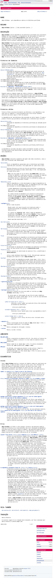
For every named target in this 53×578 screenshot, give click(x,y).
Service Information (26, 2)
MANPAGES (6, 0)
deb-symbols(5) (24, 510)
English (39, 554)
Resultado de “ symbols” (16, 86)
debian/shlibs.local (6, 121)
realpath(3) (21, 493)
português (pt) (40, 560)
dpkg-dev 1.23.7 (27, 568)
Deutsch (39, 552)
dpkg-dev (10, 4)
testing (38, 544)
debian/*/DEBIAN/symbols (7, 70)
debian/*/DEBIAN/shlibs (7, 129)
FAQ (19, 2)
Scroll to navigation (6, 8)
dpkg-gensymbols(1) (34, 510)
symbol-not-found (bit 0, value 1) (14, 301)
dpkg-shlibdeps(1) (5, 11)
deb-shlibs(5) (15, 510)
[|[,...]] (9, 289)
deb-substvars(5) (6, 510)
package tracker (41, 530)
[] (4, 228)
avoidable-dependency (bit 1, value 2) (15, 309)
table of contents (41, 536)
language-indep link (42, 528)
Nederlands (40, 558)
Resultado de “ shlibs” (16, 138)
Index (5, 2)
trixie (38, 542)
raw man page (40, 532)
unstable (6, 4)
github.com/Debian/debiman (18, 575)
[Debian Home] (2, 3)
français (39, 556)
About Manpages (12, 2)
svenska (39, 562)
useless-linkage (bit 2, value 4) (14, 316)
